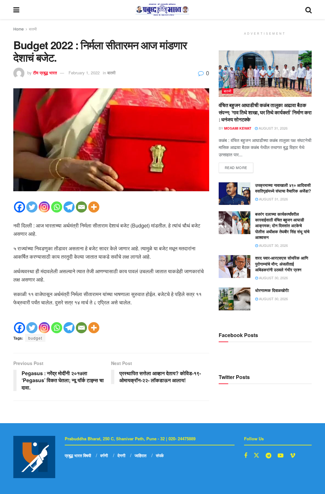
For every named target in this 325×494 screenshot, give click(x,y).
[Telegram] (69, 207)
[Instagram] (44, 207)
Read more (239, 166)
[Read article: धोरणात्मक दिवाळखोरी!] (234, 299)
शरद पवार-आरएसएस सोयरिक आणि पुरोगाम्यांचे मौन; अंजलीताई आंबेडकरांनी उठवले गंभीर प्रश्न (281, 263)
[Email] (81, 207)
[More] (93, 207)
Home (18, 28)
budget (35, 338)
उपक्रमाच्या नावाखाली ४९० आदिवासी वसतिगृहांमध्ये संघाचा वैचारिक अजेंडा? (283, 188)
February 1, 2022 (84, 73)
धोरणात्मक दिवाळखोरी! (272, 290)
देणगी (121, 455)
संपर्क (160, 455)
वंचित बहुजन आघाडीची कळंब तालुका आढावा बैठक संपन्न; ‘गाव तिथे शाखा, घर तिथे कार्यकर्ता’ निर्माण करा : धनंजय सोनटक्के (265, 112)
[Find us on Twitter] (256, 455)
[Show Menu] (16, 9)
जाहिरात (140, 455)
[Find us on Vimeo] (292, 455)
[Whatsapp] (56, 207)
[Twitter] (31, 207)
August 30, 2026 (273, 245)
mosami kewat (237, 128)
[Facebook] (19, 207)
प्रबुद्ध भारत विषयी (78, 455)
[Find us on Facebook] (245, 455)
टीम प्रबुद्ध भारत (45, 73)
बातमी (33, 28)
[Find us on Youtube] (280, 455)
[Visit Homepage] (162, 9)
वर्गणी (104, 455)
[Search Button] (308, 9)
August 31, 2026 (273, 128)
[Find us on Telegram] (268, 455)
